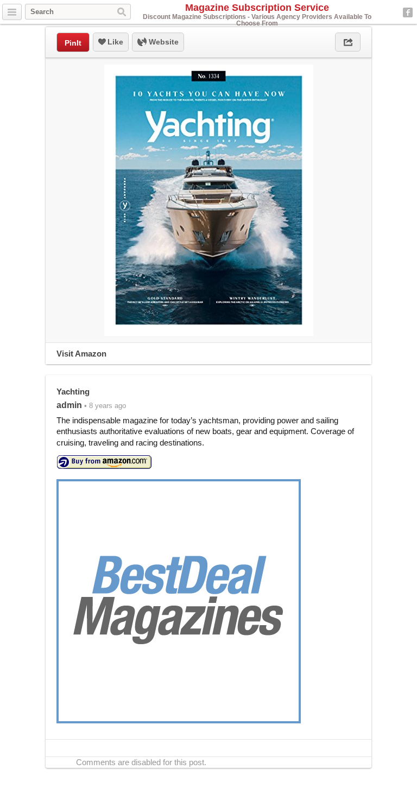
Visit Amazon (81, 353)
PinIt (73, 43)
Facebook (407, 12)
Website (163, 41)
